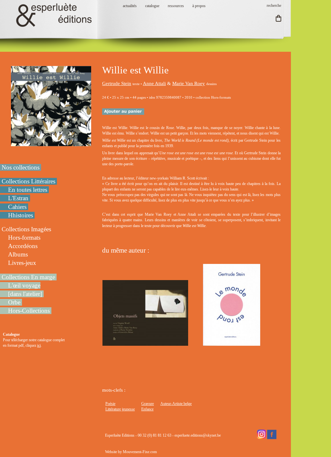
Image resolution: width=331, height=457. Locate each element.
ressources (176, 6)
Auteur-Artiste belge (176, 403)
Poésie (110, 403)
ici (39, 345)
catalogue (152, 6)
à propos (199, 6)
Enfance (147, 409)
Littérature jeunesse (120, 409)
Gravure (147, 403)
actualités (130, 6)
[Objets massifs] (145, 343)
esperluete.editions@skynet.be (198, 435)
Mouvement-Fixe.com (140, 452)
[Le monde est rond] (231, 343)
